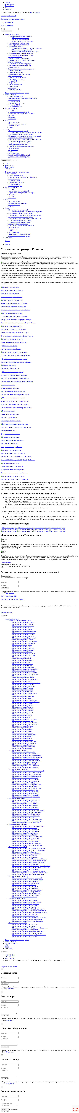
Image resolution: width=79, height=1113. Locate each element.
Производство (9, 4)
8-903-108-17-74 (10, 957)
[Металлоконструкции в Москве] (25, 528)
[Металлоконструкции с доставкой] (25, 531)
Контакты (8, 9)
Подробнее (10, 593)
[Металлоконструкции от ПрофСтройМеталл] (57, 529)
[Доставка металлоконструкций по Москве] (41, 529)
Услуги (7, 947)
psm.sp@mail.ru (35, 12)
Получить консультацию (9, 967)
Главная (7, 2)
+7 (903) (7, 22)
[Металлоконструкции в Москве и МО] (57, 528)
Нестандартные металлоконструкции (17, 940)
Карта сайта (8, 948)
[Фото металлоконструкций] (41, 528)
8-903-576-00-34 (10, 955)
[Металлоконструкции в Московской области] (9, 531)
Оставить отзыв (6, 563)
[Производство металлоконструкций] (9, 529)
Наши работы (9, 6)
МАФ (6, 945)
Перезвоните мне (7, 31)
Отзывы (7, 7)
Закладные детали (10, 941)
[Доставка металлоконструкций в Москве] (25, 529)
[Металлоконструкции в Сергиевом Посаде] (57, 531)
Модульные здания (11, 943)
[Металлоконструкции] (9, 528)
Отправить (5, 587)
